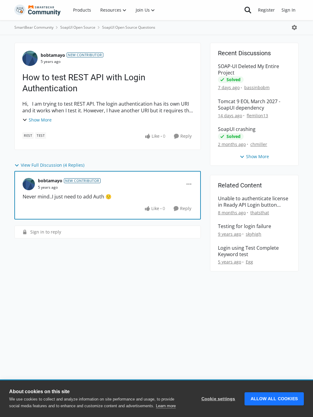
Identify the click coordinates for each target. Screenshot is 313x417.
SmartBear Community (33, 27)
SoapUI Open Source (77, 27)
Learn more (166, 406)
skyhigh (253, 234)
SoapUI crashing (237, 129)
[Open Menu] (294, 27)
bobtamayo (53, 55)
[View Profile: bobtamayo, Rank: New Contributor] (30, 58)
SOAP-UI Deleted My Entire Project (248, 69)
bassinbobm (257, 87)
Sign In (289, 10)
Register (266, 10)
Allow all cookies (274, 399)
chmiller (258, 144)
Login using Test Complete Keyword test (248, 251)
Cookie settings (218, 399)
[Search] (248, 10)
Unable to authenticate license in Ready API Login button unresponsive (253, 201)
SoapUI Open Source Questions (128, 27)
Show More (40, 120)
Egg (249, 262)
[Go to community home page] (37, 10)
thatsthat (259, 213)
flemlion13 (257, 115)
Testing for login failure (244, 226)
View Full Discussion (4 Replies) (52, 165)
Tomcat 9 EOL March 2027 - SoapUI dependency (249, 104)
